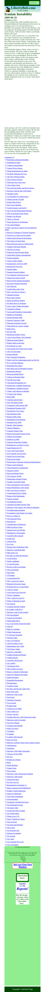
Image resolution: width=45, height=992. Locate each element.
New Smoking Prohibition (16, 357)
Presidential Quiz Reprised (16, 420)
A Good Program (13, 564)
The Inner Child (12, 808)
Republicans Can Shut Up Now (18, 445)
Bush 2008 (11, 397)
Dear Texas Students (14, 205)
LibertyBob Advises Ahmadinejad (19, 255)
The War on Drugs (13, 249)
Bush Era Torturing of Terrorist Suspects (21, 232)
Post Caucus (11, 771)
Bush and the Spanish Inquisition (18, 281)
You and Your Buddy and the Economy (20, 188)
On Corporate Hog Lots (15, 842)
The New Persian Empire (16, 177)
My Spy (10, 757)
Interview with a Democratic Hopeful (20, 774)
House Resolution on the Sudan (18, 488)
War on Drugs (12, 822)
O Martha (10, 734)
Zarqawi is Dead (13, 471)
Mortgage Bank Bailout (15, 340)
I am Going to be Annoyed (16, 592)
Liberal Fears (11, 541)
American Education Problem (17, 442)
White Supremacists (14, 632)
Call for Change (12, 590)
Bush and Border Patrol (15, 473)
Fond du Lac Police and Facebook (19, 235)
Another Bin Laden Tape (15, 289)
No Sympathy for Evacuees (16, 454)
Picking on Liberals (14, 760)
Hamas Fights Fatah (14, 417)
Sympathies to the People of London (19, 513)
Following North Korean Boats (18, 252)
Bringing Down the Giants (16, 584)
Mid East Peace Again (14, 527)
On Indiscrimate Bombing (16, 510)
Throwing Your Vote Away (16, 182)
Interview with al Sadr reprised (17, 612)
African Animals (12, 499)
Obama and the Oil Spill (15, 199)
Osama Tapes (11, 768)
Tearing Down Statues (14, 168)
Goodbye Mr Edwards (15, 737)
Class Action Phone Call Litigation (19, 337)
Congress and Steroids (14, 726)
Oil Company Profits (14, 476)
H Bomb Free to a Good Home (18, 587)
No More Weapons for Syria (17, 174)
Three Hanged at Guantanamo (17, 468)
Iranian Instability (13, 258)
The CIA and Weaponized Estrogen (19, 211)
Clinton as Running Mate (15, 377)
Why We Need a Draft (15, 403)
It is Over (10, 544)
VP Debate (11, 575)
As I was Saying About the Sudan (18, 624)
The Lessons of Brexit (14, 180)
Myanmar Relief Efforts (15, 374)
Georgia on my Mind (14, 709)
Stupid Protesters (13, 677)
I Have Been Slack (13, 185)
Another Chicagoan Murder (16, 247)
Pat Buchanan (12, 683)
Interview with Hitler (14, 652)
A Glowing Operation (14, 635)
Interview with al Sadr (14, 694)
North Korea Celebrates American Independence (24, 462)
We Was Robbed (13, 615)
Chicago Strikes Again (15, 643)
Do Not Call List (13, 782)
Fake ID (10, 626)
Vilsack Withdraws (13, 428)
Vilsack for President (14, 437)
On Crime (10, 839)
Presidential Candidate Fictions (17, 388)
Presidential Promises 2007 (16, 408)
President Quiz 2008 (14, 422)
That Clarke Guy (13, 711)
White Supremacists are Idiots (17, 171)
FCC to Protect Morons (15, 363)
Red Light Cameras (14, 298)
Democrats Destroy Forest (16, 334)
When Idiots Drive (13, 621)
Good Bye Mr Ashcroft (15, 536)
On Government (12, 845)
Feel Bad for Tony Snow (15, 411)
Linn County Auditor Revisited (18, 306)
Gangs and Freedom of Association (19, 312)
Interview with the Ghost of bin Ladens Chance (23, 743)
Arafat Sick (11, 539)
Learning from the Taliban (16, 607)
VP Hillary (11, 731)
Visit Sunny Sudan (13, 649)
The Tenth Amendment (15, 796)
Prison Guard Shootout (15, 465)
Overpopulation (12, 799)
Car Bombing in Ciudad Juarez (18, 197)
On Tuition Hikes (13, 813)
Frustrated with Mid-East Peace (18, 802)
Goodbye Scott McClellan (16, 482)
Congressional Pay (13, 578)
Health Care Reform (14, 216)
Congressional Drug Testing (16, 493)
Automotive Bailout (14, 309)
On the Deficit (12, 558)
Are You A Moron (13, 723)
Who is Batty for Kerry (15, 669)
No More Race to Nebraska (16, 303)
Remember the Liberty (15, 366)
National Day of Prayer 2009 (17, 264)
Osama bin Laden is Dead (16, 278)
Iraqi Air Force (12, 740)
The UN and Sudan (14, 352)
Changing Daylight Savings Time (18, 505)
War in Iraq (11, 828)
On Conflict (11, 663)
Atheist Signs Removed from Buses (19, 238)
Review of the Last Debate (16, 567)
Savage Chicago (12, 714)
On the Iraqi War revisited (16, 811)
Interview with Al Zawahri (16, 720)
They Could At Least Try (15, 598)
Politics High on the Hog (15, 343)
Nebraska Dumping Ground (16, 323)
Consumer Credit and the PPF (17, 405)
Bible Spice (11, 329)
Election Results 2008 (14, 317)
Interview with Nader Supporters (18, 751)
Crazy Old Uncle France (15, 451)
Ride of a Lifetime (13, 629)
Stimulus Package (13, 295)
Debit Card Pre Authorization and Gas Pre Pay (23, 360)
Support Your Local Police (16, 530)
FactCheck (11, 697)
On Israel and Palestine (15, 825)
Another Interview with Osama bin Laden (21, 717)
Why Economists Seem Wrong (17, 214)
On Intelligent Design (14, 502)
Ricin (9, 762)
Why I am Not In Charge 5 (16, 292)
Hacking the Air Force (14, 266)
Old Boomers (11, 745)
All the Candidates (13, 595)
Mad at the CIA (12, 553)
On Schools (11, 604)
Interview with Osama (14, 777)
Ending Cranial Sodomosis (16, 791)
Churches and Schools (14, 400)
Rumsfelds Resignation (15, 680)
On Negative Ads (13, 830)
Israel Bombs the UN (14, 448)
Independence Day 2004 (15, 646)
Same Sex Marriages (14, 794)
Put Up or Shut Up (13, 516)
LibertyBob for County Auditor (18, 326)
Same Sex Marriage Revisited (17, 675)
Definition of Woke (13, 162)
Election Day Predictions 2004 (17, 547)
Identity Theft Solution (15, 425)
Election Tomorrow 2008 (15, 320)
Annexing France (13, 779)
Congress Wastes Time (15, 431)
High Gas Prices (12, 728)
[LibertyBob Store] (22, 904)
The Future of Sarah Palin (16, 241)
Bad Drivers (11, 522)
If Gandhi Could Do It (14, 609)
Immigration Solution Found (17, 479)
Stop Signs (11, 573)
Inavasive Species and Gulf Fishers (19, 191)
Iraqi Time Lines (12, 692)
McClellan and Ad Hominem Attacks (20, 369)
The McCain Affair (13, 380)
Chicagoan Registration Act (16, 383)
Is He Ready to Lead (14, 346)
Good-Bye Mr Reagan (15, 660)
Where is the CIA (13, 816)
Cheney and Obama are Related (18, 391)
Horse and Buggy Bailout (16, 300)
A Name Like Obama (14, 394)
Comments (8, 157)
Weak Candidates (13, 561)
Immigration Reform (14, 371)
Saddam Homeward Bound (16, 655)
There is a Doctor (13, 219)
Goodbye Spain (12, 686)
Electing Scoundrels (14, 833)
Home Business (12, 765)
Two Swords (11, 703)
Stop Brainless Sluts (14, 414)
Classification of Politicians (16, 524)
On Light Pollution (13, 225)
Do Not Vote (11, 332)
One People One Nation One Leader (19, 349)
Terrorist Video (12, 638)
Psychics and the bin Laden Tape (18, 689)
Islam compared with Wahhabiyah (19, 788)
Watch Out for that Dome (16, 456)
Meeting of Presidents (14, 315)
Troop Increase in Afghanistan (17, 222)
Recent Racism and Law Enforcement (20, 244)
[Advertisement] (22, 103)
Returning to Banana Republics (18, 160)
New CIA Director (13, 641)
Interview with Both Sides (16, 550)
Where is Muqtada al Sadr (16, 601)
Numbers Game (12, 194)
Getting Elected (12, 658)
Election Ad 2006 (13, 439)
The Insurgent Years (14, 519)
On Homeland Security (15, 805)
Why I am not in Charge (15, 581)
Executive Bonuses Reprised (17, 283)
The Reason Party (13, 666)
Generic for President (14, 618)
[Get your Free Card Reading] (22, 868)
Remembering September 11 (17, 785)
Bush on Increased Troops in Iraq (18, 434)
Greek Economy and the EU (17, 208)
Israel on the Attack (13, 459)
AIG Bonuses (11, 286)
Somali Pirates (12, 269)
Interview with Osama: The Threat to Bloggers (23, 507)
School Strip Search (14, 202)
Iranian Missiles (12, 354)
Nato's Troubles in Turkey (16, 819)
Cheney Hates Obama (14, 261)
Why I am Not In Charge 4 (16, 490)
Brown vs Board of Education (17, 672)
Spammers (10, 748)
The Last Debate (13, 570)
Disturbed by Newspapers (16, 533)
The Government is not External (18, 485)
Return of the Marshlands (16, 496)
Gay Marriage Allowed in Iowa (18, 275)
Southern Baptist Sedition (16, 272)
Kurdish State (11, 706)
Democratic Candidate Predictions (19, 386)
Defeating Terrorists (14, 700)
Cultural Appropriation (15, 165)
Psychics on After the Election (17, 556)
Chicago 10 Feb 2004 (14, 754)
